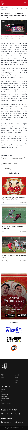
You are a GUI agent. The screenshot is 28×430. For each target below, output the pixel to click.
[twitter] (17, 8)
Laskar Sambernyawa (17, 158)
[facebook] (13, 8)
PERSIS (5, 158)
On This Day (6, 168)
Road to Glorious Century (10, 163)
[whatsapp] (21, 8)
